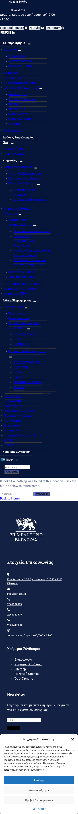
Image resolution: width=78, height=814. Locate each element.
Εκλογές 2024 (14, 130)
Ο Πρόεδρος (17, 56)
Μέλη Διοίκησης (20, 66)
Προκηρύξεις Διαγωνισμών (14, 398)
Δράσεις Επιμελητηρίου (18, 137)
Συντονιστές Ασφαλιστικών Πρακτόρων (24, 240)
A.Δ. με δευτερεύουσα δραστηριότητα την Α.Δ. (31, 262)
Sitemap (20, 669)
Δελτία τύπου (14, 149)
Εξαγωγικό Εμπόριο (23, 183)
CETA (17, 372)
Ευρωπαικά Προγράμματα (27, 351)
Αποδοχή (39, 780)
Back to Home (10, 498)
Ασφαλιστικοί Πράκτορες (32, 231)
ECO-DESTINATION (27, 362)
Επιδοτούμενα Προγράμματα (19, 316)
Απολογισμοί (18, 94)
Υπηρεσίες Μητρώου (19, 167)
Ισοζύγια (15, 104)
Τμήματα (11, 73)
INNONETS (21, 344)
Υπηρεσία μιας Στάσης (21, 288)
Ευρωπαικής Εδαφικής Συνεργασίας (25, 325)
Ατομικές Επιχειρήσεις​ (25, 173)
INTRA (18, 377)
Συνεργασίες (13, 430)
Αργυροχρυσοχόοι (22, 277)
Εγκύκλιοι (12, 445)
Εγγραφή (13, 727)
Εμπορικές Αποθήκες (24, 178)
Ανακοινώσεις (14, 153)
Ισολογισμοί (17, 109)
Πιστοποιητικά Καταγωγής (24, 192)
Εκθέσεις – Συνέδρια (19, 410)
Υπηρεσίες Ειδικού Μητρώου (18, 211)
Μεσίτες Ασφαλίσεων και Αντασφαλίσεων (32, 253)
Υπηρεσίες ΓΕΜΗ (17, 293)
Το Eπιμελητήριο (14, 43)
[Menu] (29, 44)
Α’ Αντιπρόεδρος (21, 61)
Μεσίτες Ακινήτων (22, 272)
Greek (9, 459)
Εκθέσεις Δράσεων (22, 99)
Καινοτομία (13, 420)
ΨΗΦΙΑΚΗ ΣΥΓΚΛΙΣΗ (28, 382)
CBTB (17, 339)
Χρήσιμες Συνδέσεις (16, 452)
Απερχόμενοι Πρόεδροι (21, 82)
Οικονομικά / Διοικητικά (22, 87)
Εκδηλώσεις (13, 406)
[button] (72, 739)
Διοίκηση (11, 49)
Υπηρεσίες (10, 160)
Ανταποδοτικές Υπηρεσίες (23, 284)
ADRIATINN (21, 367)
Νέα (5, 142)
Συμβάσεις (16, 124)
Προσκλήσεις (18, 114)
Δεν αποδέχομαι (39, 790)
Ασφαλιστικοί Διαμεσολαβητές (21, 222)
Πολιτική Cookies (27, 674)
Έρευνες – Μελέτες (18, 415)
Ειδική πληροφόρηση (17, 300)
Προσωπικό (13, 78)
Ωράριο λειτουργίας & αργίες (20, 437)
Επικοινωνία (23, 659)
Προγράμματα (14, 307)
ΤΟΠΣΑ (19, 387)
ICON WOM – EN (25, 334)
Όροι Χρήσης (39, 809)
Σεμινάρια (12, 425)
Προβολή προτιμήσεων (39, 800)
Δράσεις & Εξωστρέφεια (31, 199)
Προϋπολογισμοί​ (21, 119)
